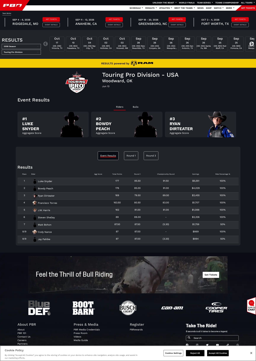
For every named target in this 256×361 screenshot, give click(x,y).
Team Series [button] (204, 2)
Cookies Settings (173, 353)
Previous (45, 44)
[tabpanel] (128, 126)
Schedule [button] (135, 8)
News (200, 8)
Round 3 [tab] (151, 155)
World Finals (187, 2)
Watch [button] (218, 8)
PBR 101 (21, 333)
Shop (209, 8)
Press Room (80, 333)
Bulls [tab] (135, 106)
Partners (22, 343)
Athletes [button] (164, 8)
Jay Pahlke (43, 239)
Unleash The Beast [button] (164, 2)
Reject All (195, 353)
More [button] (229, 8)
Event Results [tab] (108, 155)
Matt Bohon (44, 224)
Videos (77, 336)
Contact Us (23, 336)
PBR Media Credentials (87, 329)
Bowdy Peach (45, 188)
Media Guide (81, 340)
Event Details (51, 25)
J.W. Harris (43, 210)
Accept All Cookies (218, 353)
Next (251, 44)
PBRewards (136, 329)
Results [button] (150, 8)
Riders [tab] (119, 106)
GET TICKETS (248, 8)
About (21, 329)
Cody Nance (44, 232)
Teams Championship (227, 2)
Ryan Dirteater (46, 195)
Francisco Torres (47, 203)
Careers (21, 340)
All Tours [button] (247, 2)
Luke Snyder (44, 181)
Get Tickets (51, 19)
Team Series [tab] (6, 13)
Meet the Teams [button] (183, 8)
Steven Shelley (46, 217)
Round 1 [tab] (131, 155)
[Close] (251, 353)
